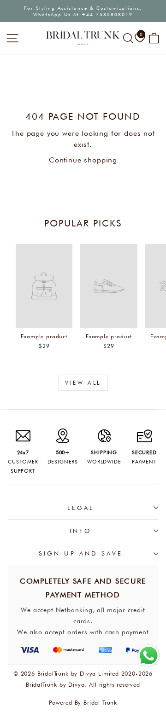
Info (81, 530)
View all (83, 382)
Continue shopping (83, 160)
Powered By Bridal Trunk (83, 702)
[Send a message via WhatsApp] (148, 655)
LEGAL (80, 507)
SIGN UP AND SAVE (81, 553)
